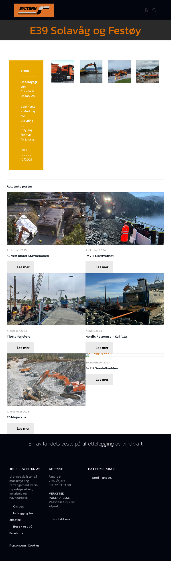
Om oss (18, 506)
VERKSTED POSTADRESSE (59, 495)
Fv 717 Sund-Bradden (102, 368)
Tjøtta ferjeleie (18, 336)
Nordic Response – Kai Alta (106, 336)
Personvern (17, 545)
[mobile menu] (130, 10)
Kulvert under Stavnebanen (28, 255)
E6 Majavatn (16, 417)
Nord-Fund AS (102, 477)
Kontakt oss (61, 519)
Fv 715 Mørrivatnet (100, 255)
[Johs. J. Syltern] (34, 10)
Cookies (33, 545)
